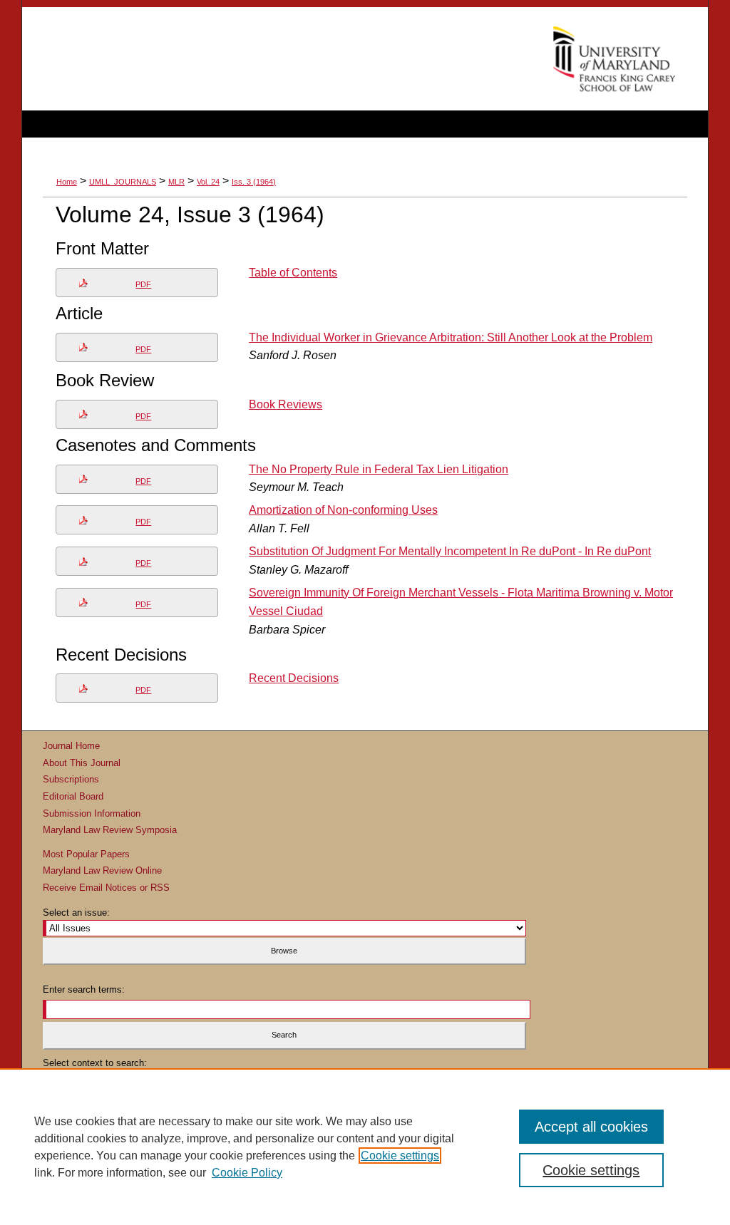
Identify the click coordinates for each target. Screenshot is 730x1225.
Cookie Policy (247, 1173)
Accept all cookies (591, 1126)
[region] (365, 1146)
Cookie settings (400, 1155)
